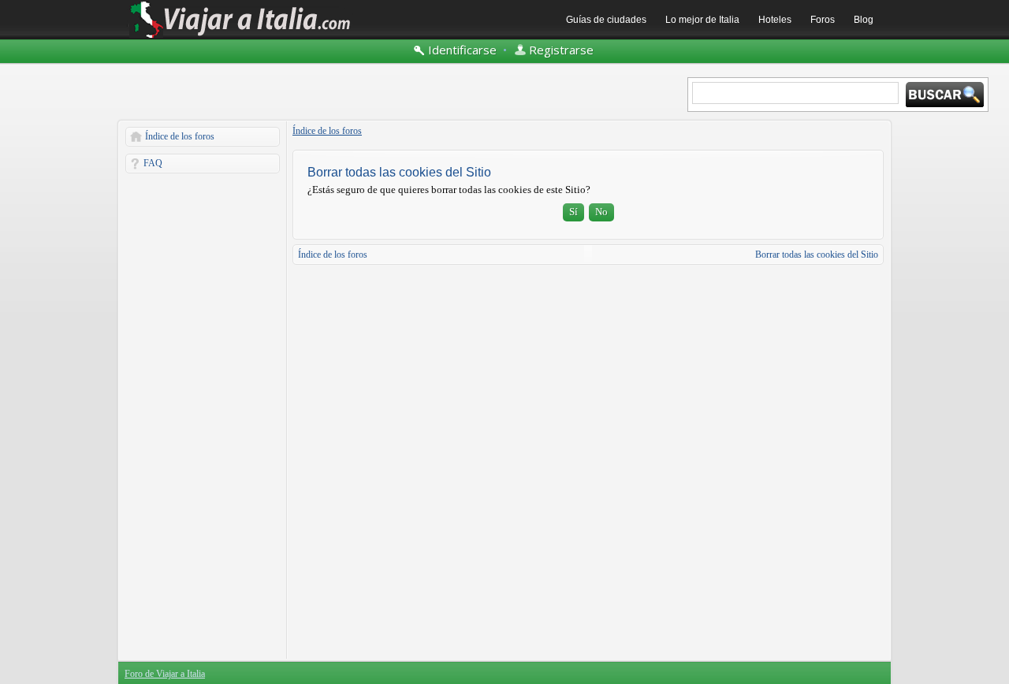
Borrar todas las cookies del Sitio (816, 254)
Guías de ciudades (606, 19)
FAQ (152, 163)
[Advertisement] (203, 416)
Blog (863, 19)
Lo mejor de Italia (702, 19)
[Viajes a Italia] (240, 37)
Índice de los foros (179, 136)
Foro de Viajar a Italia (165, 673)
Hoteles (774, 19)
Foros (822, 19)
